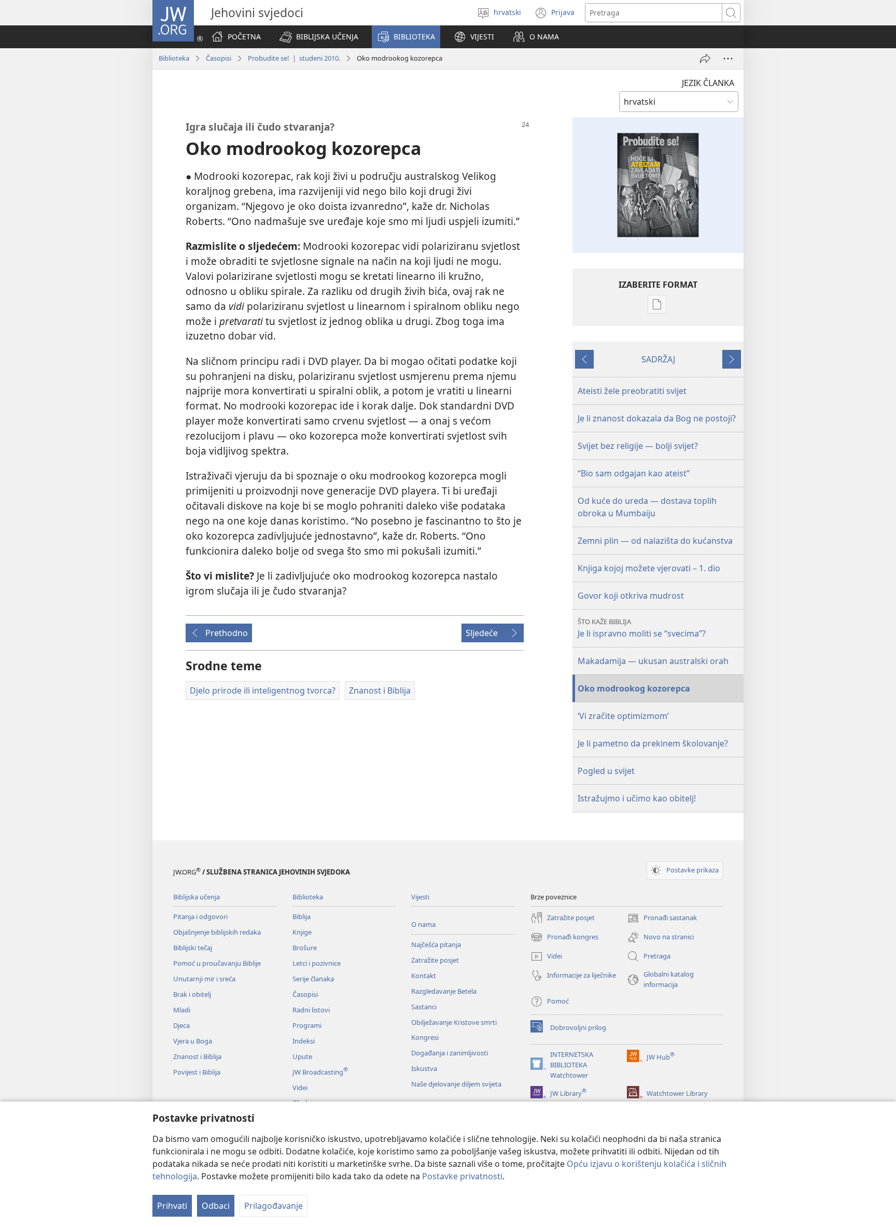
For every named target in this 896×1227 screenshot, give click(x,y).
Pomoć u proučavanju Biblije (217, 963)
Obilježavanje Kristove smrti (454, 1022)
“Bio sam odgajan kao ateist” (634, 473)
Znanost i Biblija (197, 1056)
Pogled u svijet (606, 771)
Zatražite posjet (435, 960)
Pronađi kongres (564, 937)
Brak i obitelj (192, 994)
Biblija (301, 916)
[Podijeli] (705, 58)
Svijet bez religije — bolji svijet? (638, 446)
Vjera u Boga (192, 1041)
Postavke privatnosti (462, 1176)
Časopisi (218, 58)
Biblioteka (174, 58)
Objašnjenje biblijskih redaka (217, 932)
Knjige (302, 932)
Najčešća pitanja (436, 944)
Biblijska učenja (196, 896)
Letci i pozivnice (316, 963)
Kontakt (423, 975)
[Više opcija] (728, 58)
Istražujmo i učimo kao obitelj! (637, 798)
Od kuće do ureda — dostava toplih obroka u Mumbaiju (647, 507)
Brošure (304, 947)
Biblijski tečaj (192, 947)
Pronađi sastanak (662, 918)
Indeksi (303, 1041)
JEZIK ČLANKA (708, 83)
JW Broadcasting (320, 1072)
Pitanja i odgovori (200, 916)
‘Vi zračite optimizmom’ (623, 716)
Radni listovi (311, 1009)
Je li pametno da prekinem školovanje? (653, 743)
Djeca (181, 1025)
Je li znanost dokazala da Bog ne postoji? (657, 418)
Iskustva (424, 1068)
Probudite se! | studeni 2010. (294, 58)
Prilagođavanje (273, 1205)
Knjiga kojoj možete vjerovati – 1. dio (649, 568)
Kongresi (425, 1037)
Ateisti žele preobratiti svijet (632, 391)
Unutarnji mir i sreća (204, 978)
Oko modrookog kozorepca (634, 688)
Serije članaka (313, 978)
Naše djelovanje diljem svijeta (456, 1084)
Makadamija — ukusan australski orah (653, 661)
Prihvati (172, 1205)
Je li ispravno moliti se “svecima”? (642, 628)
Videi (299, 1087)
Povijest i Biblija (196, 1072)
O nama (423, 924)
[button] (318, 36)
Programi (306, 1025)
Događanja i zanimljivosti (449, 1052)
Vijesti (420, 896)
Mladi (181, 1009)
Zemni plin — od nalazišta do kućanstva (655, 540)
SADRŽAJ (658, 359)
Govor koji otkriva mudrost (631, 595)
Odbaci (216, 1205)
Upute (302, 1056)
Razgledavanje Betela (444, 991)
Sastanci (424, 1006)
